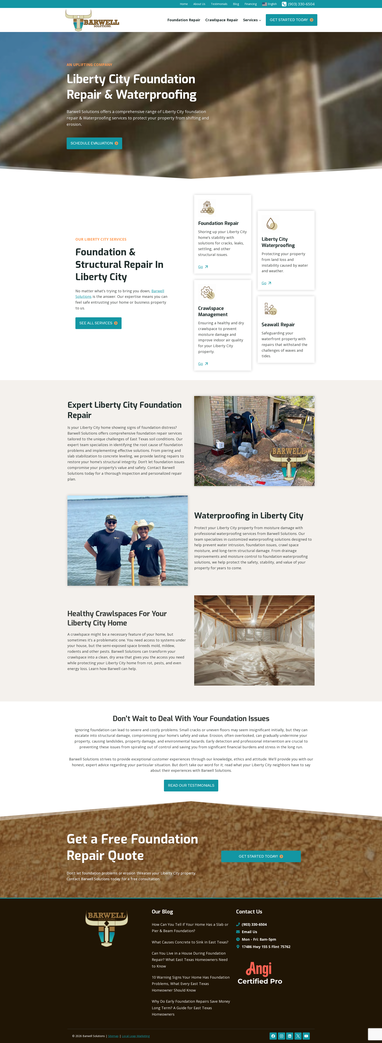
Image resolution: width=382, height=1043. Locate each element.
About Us (199, 4)
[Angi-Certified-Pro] (260, 973)
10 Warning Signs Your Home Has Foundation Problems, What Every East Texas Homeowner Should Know (191, 984)
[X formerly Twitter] (298, 1036)
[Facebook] (273, 1036)
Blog (236, 4)
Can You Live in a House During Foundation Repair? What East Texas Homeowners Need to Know (190, 959)
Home (184, 4)
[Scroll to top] (371, 1027)
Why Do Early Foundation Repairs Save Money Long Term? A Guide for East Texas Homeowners (191, 1008)
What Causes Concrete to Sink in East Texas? (190, 942)
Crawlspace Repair (221, 19)
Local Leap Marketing (136, 1036)
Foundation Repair (183, 19)
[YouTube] (306, 1036)
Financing (251, 4)
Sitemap (113, 1036)
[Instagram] (281, 1036)
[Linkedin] (289, 1036)
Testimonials (219, 4)
